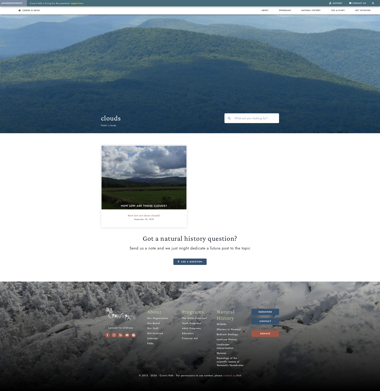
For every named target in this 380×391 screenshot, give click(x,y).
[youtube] (127, 335)
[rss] (120, 335)
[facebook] (107, 335)
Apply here (77, 3)
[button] (373, 3)
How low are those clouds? (144, 206)
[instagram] (114, 335)
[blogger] (133, 335)
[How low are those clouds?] (144, 177)
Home (104, 125)
